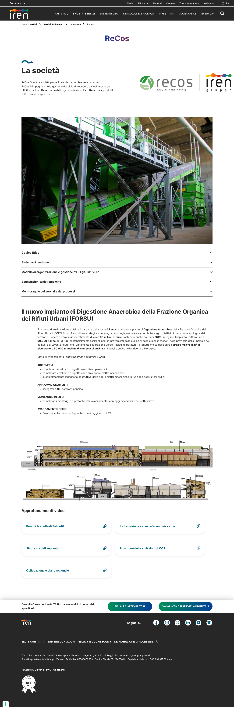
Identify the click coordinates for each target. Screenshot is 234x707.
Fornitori (157, 3)
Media (130, 3)
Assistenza (209, 3)
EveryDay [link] (208, 13)
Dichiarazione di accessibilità (136, 641)
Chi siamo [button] (61, 13)
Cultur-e (39, 669)
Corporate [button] (15, 3)
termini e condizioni (60, 641)
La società (75, 24)
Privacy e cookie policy (95, 641)
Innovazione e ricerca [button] (138, 13)
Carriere (170, 3)
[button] (222, 13)
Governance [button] (188, 13)
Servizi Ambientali (53, 24)
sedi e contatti (32, 641)
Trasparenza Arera (189, 3)
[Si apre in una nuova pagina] (28, 692)
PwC (48, 669)
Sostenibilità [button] (108, 13)
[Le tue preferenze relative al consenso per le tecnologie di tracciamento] (6, 704)
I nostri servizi (29, 24)
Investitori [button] (166, 13)
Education (143, 3)
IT (223, 3)
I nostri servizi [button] (84, 13)
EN (227, 3)
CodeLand (59, 669)
